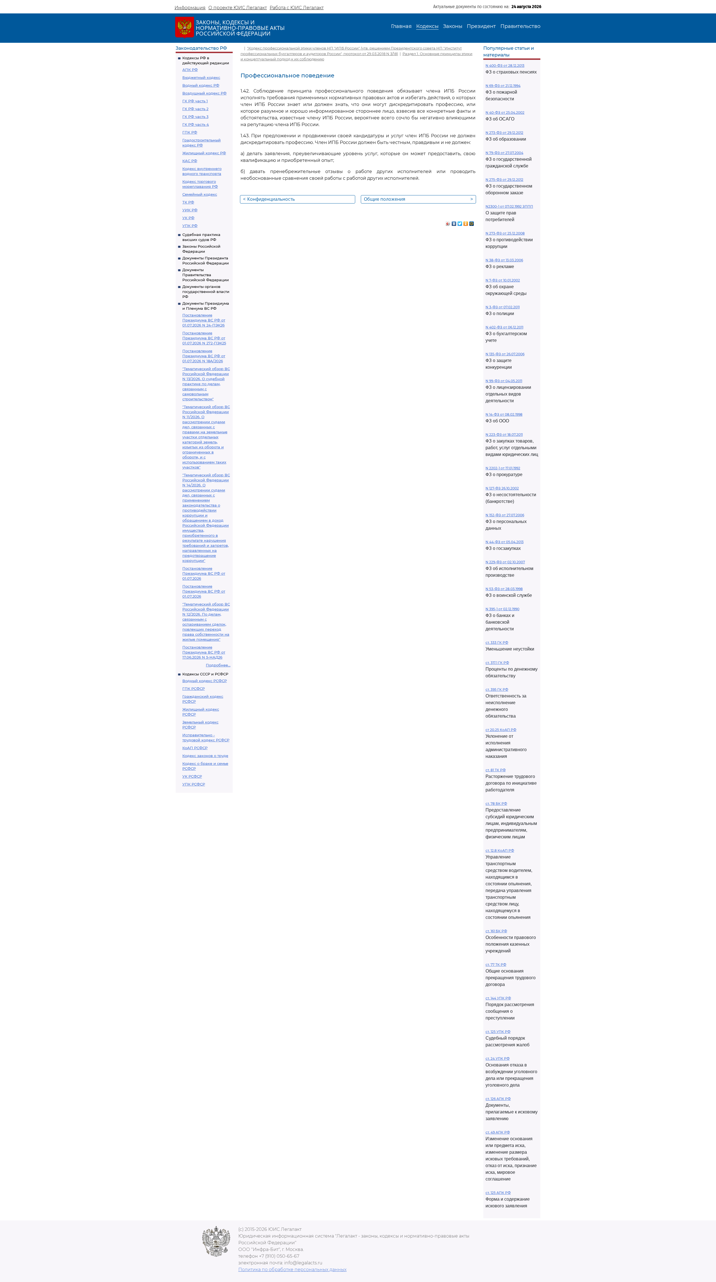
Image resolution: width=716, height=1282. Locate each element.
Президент (481, 26)
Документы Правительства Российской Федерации (205, 275)
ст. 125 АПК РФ (498, 1193)
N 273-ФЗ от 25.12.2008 (505, 233)
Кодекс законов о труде (205, 755)
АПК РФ (190, 69)
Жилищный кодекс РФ (204, 153)
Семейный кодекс (199, 194)
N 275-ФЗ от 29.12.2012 (504, 180)
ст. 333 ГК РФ (497, 642)
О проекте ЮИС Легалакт (237, 7)
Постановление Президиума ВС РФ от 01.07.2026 (203, 573)
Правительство (520, 26)
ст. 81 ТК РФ (496, 770)
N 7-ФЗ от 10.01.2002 (503, 280)
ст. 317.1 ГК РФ (497, 663)
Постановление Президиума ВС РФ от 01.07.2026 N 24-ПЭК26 (203, 320)
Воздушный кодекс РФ (204, 93)
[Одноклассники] (466, 222)
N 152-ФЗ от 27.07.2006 (505, 515)
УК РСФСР (192, 776)
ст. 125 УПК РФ (498, 1032)
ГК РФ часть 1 (195, 101)
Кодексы (427, 26)
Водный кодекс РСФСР (204, 680)
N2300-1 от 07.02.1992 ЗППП (509, 206)
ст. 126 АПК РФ (498, 1099)
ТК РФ (188, 202)
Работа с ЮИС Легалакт (297, 7)
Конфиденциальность (269, 199)
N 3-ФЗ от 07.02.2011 (503, 307)
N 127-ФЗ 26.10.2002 (502, 488)
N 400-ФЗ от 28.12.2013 (505, 65)
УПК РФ (189, 225)
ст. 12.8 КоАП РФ (500, 850)
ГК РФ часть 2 (195, 109)
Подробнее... (218, 665)
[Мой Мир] (472, 222)
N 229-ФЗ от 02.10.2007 (505, 562)
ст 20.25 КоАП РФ (501, 730)
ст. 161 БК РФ (496, 931)
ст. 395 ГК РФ (497, 689)
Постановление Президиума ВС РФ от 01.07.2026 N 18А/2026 (203, 356)
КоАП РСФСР (195, 748)
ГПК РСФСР (193, 688)
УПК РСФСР (193, 784)
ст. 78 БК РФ (496, 803)
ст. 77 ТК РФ (496, 964)
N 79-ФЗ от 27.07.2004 (504, 153)
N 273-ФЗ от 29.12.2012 (504, 133)
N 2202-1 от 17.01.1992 (503, 468)
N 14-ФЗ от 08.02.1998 (504, 414)
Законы (452, 26)
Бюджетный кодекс (201, 77)
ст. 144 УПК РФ (498, 998)
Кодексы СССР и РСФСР (205, 674)
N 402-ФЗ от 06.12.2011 (504, 327)
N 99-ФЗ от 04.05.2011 (504, 381)
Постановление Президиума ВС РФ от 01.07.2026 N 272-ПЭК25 (204, 338)
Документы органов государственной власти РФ (205, 291)
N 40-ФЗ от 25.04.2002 (505, 112)
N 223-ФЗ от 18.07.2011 (504, 434)
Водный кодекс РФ (200, 85)
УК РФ (188, 218)
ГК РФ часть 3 (195, 116)
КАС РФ (189, 161)
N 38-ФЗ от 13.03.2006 (504, 260)
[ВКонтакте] (454, 222)
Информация (190, 7)
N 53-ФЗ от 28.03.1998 (504, 589)
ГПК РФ (189, 132)
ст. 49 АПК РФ (498, 1132)
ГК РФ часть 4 (195, 124)
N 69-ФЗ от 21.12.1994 (503, 86)
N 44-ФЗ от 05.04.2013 (505, 542)
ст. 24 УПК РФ (498, 1058)
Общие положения (418, 199)
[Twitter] (460, 222)
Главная (401, 26)
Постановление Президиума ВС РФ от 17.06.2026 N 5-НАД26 (203, 652)
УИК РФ (189, 210)
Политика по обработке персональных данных (292, 1269)
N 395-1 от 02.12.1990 (502, 609)
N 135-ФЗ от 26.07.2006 (505, 354)
